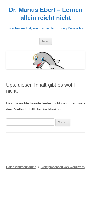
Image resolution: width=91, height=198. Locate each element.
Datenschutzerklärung (21, 167)
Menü (45, 41)
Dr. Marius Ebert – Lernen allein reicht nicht (45, 13)
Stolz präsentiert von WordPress (63, 167)
